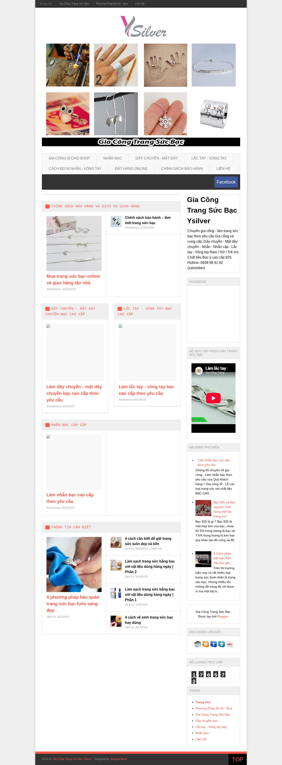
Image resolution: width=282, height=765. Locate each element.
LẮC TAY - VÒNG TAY (209, 158)
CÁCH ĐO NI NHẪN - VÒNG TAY (75, 169)
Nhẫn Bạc (202, 733)
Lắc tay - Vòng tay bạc (211, 727)
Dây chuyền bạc (206, 720)
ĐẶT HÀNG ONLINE (131, 169)
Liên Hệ (140, 3)
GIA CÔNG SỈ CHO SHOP (69, 158)
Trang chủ (46, 3)
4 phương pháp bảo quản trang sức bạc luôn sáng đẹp (72, 604)
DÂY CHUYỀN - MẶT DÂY (156, 158)
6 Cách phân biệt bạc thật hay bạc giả (222, 558)
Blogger (222, 616)
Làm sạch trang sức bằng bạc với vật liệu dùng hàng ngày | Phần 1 (150, 594)
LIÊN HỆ (223, 169)
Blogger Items (119, 759)
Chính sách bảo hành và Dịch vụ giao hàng (95, 206)
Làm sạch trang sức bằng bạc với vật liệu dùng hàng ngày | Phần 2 (150, 566)
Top (237, 759)
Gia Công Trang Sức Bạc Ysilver (72, 759)
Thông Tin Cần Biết (71, 527)
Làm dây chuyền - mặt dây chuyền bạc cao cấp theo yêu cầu (74, 393)
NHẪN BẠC (112, 158)
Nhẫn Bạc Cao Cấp (69, 425)
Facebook (226, 182)
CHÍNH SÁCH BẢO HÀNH (182, 169)
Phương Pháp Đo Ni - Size (112, 3)
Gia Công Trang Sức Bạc (74, 3)
